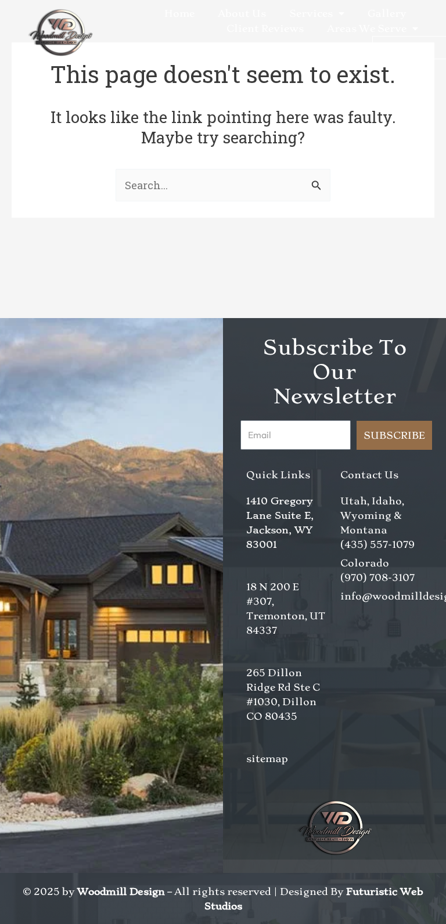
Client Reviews (265, 28)
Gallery (387, 13)
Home (179, 13)
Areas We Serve (367, 28)
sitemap (267, 758)
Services (311, 13)
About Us (242, 13)
